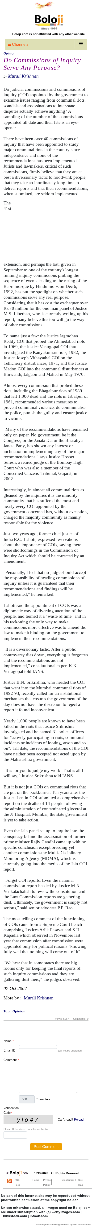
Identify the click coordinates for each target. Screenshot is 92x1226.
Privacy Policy (47, 1182)
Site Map (80, 1182)
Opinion (9, 53)
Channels (19, 44)
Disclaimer (68, 1180)
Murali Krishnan (23, 76)
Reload (79, 1119)
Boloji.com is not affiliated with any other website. (49, 34)
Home (36, 1180)
